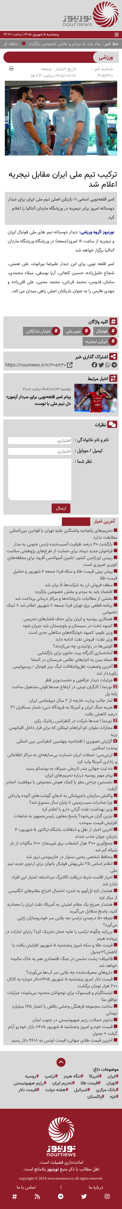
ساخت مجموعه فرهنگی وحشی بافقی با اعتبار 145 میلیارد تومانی (64, 1010)
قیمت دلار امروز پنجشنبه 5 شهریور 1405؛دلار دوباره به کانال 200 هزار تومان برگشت (62, 983)
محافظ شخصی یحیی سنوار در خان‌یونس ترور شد (70, 857)
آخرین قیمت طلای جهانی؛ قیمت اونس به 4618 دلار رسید (62, 1040)
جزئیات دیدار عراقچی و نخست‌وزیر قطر (79, 680)
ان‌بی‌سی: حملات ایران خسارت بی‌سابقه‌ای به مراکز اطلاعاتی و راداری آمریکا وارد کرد (62, 758)
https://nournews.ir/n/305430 (35, 365)
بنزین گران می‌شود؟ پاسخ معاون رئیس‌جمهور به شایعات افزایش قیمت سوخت (65, 820)
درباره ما (96, 1187)
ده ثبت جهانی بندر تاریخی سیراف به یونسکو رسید (70, 768)
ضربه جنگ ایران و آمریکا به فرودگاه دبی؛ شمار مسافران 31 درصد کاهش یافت (63, 711)
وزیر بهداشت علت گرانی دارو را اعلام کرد (78, 809)
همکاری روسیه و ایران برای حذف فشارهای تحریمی (69, 619)
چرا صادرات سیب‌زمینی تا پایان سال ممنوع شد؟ (71, 802)
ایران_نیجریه (96, 341)
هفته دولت (55, 1090)
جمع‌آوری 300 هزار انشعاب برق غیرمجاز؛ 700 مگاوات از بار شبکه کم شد (63, 847)
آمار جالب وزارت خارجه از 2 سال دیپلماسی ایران (71, 700)
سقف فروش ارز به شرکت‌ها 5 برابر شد (79, 585)
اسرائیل (80, 1090)
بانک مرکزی (106, 1090)
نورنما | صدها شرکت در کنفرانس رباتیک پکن (73, 721)
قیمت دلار (27, 1090)
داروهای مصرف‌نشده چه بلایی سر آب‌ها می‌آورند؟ (70, 972)
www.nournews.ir (60, 1178)
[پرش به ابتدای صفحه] (61, 1063)
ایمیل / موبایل (89, 451)
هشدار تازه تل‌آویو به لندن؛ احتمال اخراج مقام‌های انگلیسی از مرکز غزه (62, 894)
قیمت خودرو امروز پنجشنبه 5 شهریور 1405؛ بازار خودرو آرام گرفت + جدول (62, 1030)
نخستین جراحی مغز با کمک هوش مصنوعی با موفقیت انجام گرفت (61, 786)
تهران (111, 1083)
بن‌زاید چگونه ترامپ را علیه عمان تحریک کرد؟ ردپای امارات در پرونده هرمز (61, 935)
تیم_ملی (73, 331)
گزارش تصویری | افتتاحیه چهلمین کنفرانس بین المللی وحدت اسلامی (66, 745)
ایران (112, 1076)
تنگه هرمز (72, 1076)
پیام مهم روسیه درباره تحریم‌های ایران (79, 775)
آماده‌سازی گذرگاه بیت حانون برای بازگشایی (75, 653)
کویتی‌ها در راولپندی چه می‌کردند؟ (83, 646)
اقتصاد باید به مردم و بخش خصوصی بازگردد (74, 592)
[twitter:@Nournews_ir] (84, 1197)
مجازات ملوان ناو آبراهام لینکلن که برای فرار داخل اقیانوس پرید (63, 731)
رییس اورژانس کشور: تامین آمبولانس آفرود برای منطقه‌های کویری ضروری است (62, 561)
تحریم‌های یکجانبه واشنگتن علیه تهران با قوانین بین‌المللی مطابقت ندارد (63, 534)
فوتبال (101, 331)
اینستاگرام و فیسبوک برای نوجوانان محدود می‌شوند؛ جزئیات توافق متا (62, 996)
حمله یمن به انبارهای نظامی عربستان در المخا (72, 660)
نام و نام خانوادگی (93, 440)
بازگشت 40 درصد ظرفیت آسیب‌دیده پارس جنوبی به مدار (64, 544)
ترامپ (50, 1076)
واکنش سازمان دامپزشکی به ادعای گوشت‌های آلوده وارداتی (61, 795)
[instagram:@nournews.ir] (107, 1197)
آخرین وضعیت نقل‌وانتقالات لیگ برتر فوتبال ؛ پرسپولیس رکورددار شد (64, 670)
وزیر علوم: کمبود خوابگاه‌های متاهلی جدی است (71, 632)
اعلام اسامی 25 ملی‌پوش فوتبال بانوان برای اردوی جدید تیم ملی (62, 867)
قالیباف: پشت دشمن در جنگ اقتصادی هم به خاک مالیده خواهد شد (64, 962)
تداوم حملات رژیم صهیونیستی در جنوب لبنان (73, 1020)
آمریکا (94, 1076)
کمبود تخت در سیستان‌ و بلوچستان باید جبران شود (68, 626)
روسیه (30, 1076)
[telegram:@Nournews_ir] (60, 1197)
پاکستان (94, 1096)
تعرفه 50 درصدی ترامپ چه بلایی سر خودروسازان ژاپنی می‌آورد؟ (67, 921)
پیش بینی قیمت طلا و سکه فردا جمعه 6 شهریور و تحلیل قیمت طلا (65, 575)
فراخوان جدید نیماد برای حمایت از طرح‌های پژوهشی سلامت (60, 551)
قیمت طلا (89, 1083)
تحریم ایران (62, 1083)
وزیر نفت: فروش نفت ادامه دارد (85, 639)
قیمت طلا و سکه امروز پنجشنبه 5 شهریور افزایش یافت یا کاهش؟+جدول (64, 949)
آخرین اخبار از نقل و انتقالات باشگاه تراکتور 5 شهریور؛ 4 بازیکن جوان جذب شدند (66, 833)
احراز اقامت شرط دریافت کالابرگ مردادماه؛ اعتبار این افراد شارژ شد (64, 881)
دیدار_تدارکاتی (38, 331)
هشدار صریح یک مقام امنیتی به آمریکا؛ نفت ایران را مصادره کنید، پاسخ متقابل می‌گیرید (62, 908)
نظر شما (84, 461)
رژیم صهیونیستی (29, 1083)
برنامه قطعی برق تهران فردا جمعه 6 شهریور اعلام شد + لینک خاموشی (61, 609)
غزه (113, 1096)
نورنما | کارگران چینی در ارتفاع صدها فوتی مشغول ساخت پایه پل (64, 690)
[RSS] (37, 1197)
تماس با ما (26, 1187)
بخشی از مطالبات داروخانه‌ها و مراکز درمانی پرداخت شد (64, 598)
